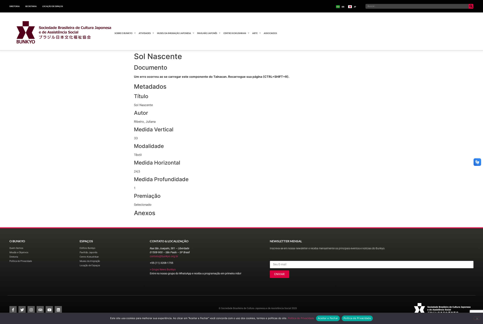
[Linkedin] (58, 309)
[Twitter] (22, 309)
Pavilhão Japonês (207, 33)
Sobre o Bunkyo (123, 33)
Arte (255, 33)
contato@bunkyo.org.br (164, 256)
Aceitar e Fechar (328, 318)
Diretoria (14, 6)
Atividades (145, 33)
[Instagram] (31, 309)
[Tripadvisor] (40, 309)
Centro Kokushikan (234, 33)
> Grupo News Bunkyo (163, 269)
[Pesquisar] (471, 6)
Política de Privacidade (301, 318)
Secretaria (31, 6)
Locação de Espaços (52, 6)
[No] (477, 318)
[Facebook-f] (13, 309)
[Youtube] (49, 309)
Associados (270, 33)
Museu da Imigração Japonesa (174, 33)
